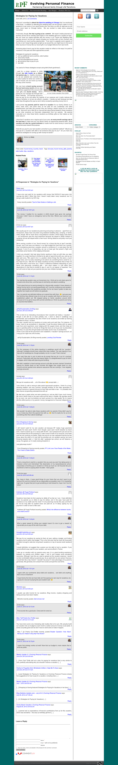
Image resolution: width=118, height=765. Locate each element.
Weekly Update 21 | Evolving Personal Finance (32, 654)
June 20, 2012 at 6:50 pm (25, 534)
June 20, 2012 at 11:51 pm (25, 568)
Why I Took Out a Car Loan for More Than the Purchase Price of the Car (87, 143)
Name (42, 740)
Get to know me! (39, 599)
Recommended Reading (38, 10)
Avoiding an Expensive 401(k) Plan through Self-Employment (89, 86)
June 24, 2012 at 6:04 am (25, 656)
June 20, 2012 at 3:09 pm (25, 311)
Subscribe (88, 35)
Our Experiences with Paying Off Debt (49, 166)
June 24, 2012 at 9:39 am (25, 475)
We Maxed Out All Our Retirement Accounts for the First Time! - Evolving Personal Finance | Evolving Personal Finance (88, 85)
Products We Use (64, 10)
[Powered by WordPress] (100, 763)
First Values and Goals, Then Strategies (36, 164)
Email (42, 743)
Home (17, 10)
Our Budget (52, 10)
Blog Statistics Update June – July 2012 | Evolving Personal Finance (39, 693)
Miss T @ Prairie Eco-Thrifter (26, 618)
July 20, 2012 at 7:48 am (24, 695)
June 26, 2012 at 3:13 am (25, 670)
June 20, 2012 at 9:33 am (25, 190)
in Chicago (55, 22)
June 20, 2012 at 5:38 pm (25, 424)
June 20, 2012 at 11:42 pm (25, 458)
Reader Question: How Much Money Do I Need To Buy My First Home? (44, 633)
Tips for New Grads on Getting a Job (44, 202)
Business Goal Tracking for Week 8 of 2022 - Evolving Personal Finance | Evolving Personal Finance (89, 92)
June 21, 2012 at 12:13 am (25, 606)
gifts (65, 149)
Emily (32, 137)
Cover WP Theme (91, 763)
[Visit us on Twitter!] (97, 19)
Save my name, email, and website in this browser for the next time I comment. (37, 747)
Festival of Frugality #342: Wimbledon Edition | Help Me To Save (37, 668)
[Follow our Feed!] (80, 19)
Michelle (19, 587)
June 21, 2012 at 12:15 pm (25, 641)
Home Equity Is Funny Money (88, 70)
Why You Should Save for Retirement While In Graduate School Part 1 (87, 158)
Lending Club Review (54, 337)
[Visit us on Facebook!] (89, 19)
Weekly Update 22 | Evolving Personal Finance (32, 681)
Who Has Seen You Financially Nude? (85, 136)
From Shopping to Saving (25, 422)
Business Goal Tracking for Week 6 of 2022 (86, 94)
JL (76, 79)
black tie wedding (45, 22)
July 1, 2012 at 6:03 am (24, 683)
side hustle (29, 73)
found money (28, 149)
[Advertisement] (43, 175)
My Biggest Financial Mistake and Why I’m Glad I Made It (88, 161)
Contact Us (27, 763)
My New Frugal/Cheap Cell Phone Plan (86, 154)
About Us (25, 10)
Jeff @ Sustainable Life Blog (26, 309)
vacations (30, 151)
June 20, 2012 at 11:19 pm (25, 345)
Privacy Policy (18, 763)
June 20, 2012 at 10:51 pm (25, 210)
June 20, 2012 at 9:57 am (25, 227)
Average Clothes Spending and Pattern (86, 147)
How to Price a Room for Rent (83, 133)
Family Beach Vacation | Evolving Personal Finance (33, 705)
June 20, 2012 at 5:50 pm (25, 494)
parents (69, 149)
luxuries (36, 149)
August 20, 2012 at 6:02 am (25, 706)
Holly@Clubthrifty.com (24, 532)
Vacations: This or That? (23, 169)
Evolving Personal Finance (52, 3)
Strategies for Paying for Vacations (31, 16)
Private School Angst (81, 164)
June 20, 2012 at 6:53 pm (25, 589)
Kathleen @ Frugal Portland (26, 492)
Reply (69, 205)
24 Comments (32, 19)
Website (43, 745)
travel (41, 149)
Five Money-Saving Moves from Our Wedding (87, 156)
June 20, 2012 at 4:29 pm (25, 378)
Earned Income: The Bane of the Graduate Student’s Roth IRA (89, 139)
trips (25, 151)
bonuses (51, 149)
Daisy (18, 188)
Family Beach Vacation (63, 169)
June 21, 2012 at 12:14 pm (25, 620)
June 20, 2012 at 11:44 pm (25, 519)
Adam (77, 70)
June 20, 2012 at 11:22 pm (25, 407)
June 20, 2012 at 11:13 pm (25, 276)
